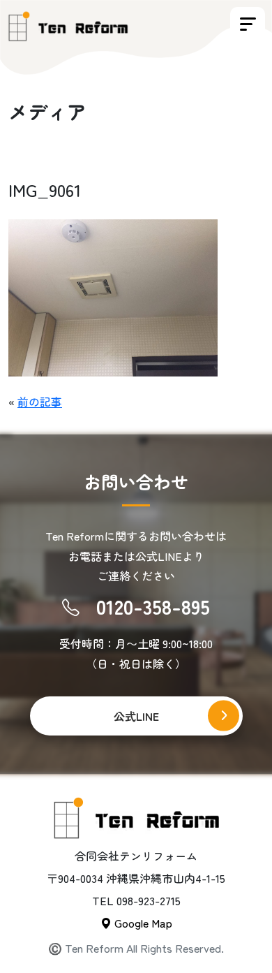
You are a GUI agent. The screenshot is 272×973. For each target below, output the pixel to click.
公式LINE (136, 716)
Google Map (142, 922)
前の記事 (39, 401)
